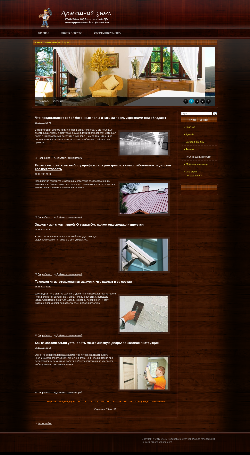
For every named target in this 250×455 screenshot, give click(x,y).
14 (96, 401)
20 (130, 401)
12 (84, 401)
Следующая (142, 401)
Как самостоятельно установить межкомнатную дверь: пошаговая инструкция (97, 343)
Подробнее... (45, 158)
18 (120, 401)
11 (79, 401)
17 (114, 401)
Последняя (158, 401)
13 (90, 401)
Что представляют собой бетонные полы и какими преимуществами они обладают (100, 117)
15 (102, 401)
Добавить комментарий (69, 158)
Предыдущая (67, 401)
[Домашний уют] (73, 26)
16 (108, 401)
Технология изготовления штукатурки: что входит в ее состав (83, 281)
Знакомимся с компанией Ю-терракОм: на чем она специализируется (89, 224)
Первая (51, 401)
